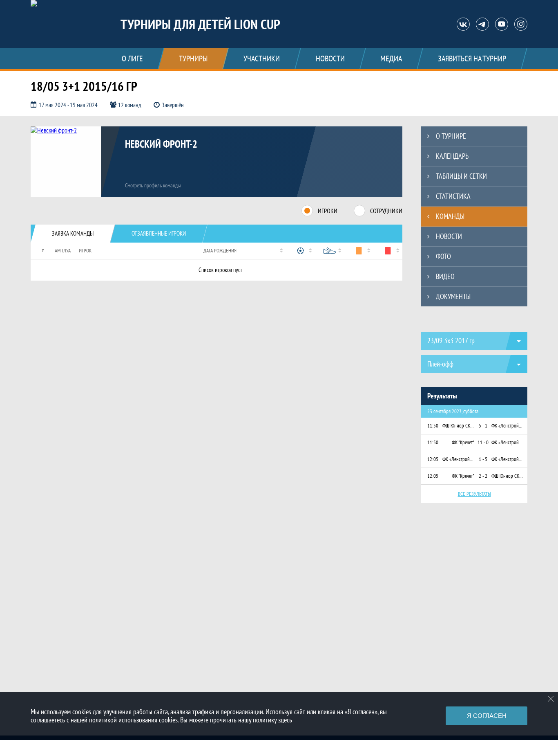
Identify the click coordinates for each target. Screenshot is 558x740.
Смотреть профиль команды (153, 185)
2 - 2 (483, 475)
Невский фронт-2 (161, 144)
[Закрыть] (551, 698)
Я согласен (487, 715)
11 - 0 (483, 442)
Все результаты (474, 493)
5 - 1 (483, 425)
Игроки (327, 211)
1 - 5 (483, 459)
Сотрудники (386, 211)
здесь (285, 719)
